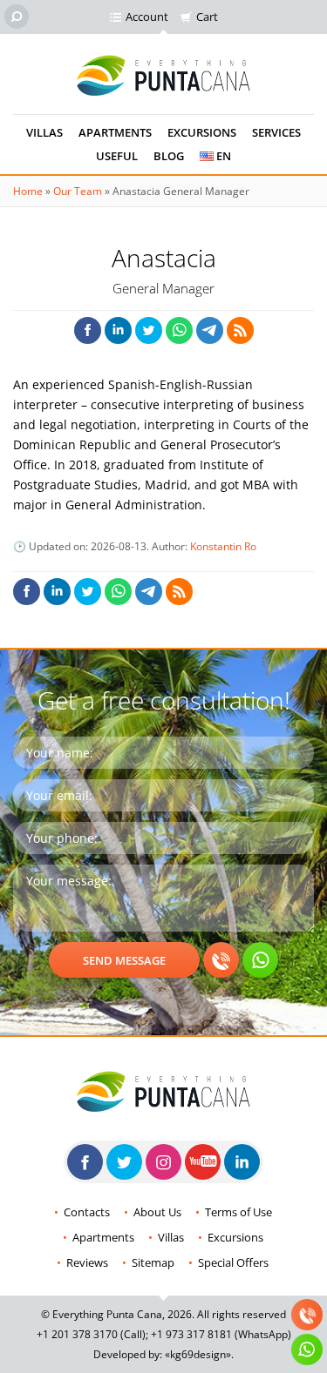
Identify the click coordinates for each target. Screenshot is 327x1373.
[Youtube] (203, 1162)
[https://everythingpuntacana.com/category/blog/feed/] (240, 330)
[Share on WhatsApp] (179, 330)
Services (276, 132)
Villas (44, 132)
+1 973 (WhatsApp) (221, 1334)
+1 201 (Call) (91, 1334)
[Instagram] (163, 1162)
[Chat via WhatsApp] (260, 960)
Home (28, 191)
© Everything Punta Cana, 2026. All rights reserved (163, 1314)
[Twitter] (124, 1162)
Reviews (87, 1262)
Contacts (87, 1212)
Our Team (77, 191)
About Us (157, 1212)
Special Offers (233, 1262)
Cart (207, 16)
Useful (117, 156)
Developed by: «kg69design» (162, 1354)
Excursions (201, 132)
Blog (168, 156)
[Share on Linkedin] (118, 330)
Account (147, 16)
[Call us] (221, 960)
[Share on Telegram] (209, 330)
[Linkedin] (242, 1162)
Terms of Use (238, 1212)
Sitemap (153, 1262)
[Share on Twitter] (148, 330)
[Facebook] (85, 1162)
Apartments (115, 132)
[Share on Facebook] (87, 330)
